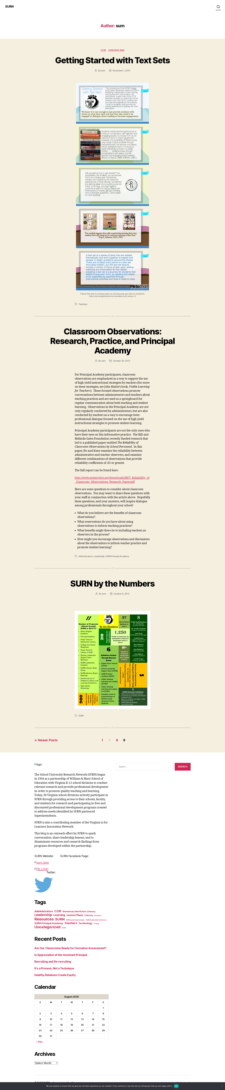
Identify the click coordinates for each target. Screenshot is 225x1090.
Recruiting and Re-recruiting (52, 961)
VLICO (64, 928)
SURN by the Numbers (112, 583)
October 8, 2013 (121, 593)
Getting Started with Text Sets (112, 60)
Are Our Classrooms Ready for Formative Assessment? (70, 948)
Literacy (88, 915)
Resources (44, 919)
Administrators (85, 556)
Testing (96, 923)
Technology (85, 923)
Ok (176, 1086)
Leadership (99, 556)
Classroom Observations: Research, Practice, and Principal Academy (112, 340)
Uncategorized (47, 927)
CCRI (103, 50)
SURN (9, 6)
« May (39, 1041)
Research (97, 915)
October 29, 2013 (121, 360)
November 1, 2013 (121, 70)
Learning (59, 915)
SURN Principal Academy (117, 556)
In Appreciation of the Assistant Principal (60, 955)
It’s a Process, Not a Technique (54, 968)
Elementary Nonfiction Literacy (79, 911)
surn (103, 70)
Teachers (82, 304)
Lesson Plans (116, 50)
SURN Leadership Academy (75, 920)
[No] (221, 1086)
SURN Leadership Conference (96, 920)
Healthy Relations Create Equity (55, 975)
